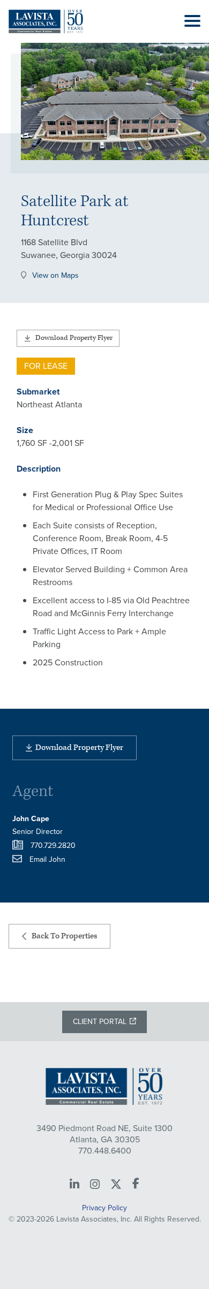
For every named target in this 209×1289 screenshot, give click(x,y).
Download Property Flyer (74, 338)
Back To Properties (64, 936)
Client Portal (99, 1021)
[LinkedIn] (74, 1185)
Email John (47, 859)
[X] (116, 1185)
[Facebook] (135, 1184)
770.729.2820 (53, 845)
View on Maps (55, 276)
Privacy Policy (104, 1208)
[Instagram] (95, 1185)
